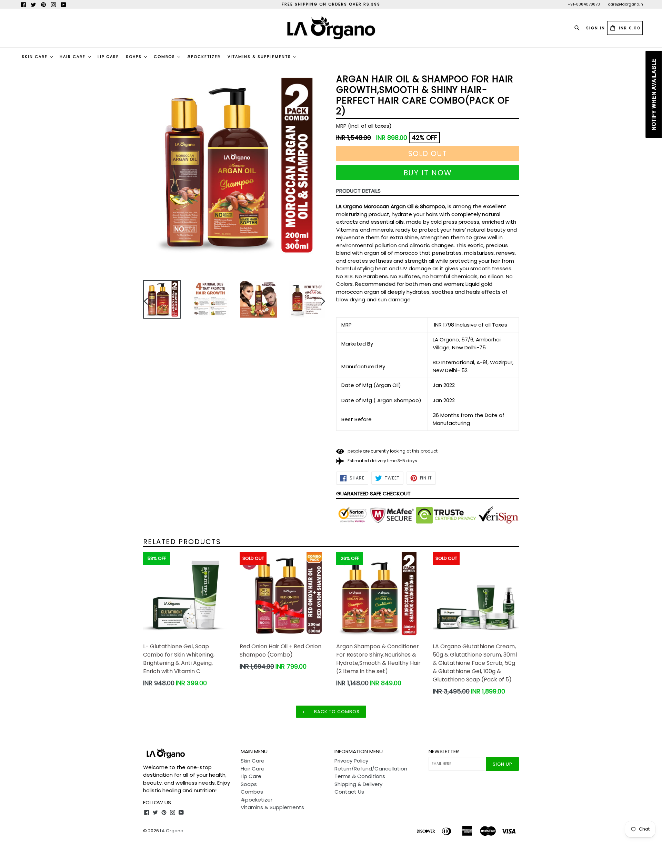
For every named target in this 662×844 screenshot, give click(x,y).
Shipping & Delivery (358, 784)
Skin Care (35, 56)
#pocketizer (204, 56)
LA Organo (171, 830)
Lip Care (108, 56)
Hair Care (73, 56)
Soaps (134, 56)
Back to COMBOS (336, 711)
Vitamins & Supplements (260, 56)
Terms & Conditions (359, 776)
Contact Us (349, 791)
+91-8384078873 (584, 4)
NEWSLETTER (444, 751)
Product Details (358, 190)
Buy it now (427, 173)
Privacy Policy (351, 760)
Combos (165, 56)
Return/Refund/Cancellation (370, 768)
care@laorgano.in (625, 4)
